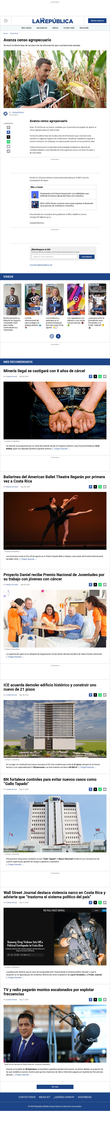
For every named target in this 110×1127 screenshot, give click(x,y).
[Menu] (6, 20)
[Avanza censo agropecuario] (55, 79)
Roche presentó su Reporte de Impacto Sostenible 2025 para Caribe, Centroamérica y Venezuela (12, 324)
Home (6, 33)
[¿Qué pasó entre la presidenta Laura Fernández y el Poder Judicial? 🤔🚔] (97, 299)
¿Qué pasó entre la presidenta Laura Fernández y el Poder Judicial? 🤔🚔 (96, 323)
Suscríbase (85, 1097)
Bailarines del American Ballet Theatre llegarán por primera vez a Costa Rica (54, 479)
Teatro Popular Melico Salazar (58, 556)
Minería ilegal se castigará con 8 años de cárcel (44, 371)
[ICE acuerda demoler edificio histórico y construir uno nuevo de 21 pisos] (55, 729)
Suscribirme (87, 257)
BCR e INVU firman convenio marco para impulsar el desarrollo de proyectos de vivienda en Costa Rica (66, 204)
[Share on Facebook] (8, 132)
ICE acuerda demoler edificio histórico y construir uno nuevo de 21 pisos (50, 687)
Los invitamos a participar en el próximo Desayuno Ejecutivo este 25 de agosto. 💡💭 (54, 323)
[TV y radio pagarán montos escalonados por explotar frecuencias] (55, 1034)
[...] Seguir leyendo (60, 449)
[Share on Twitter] (8, 137)
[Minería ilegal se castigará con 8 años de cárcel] (55, 410)
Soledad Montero (18, 112)
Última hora (14, 33)
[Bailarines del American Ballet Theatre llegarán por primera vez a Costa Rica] (55, 521)
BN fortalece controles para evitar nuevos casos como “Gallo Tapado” (50, 781)
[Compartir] (8, 151)
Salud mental (86, 654)
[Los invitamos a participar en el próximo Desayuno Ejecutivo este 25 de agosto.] (55, 299)
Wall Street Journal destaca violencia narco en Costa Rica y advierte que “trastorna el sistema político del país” (54, 895)
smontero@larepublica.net (41, 265)
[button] (97, 20)
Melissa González (12, 487)
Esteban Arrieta (11, 376)
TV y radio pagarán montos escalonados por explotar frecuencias (49, 992)
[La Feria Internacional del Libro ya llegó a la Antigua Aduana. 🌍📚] (34, 299)
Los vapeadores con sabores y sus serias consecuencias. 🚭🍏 (76, 321)
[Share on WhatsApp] (8, 141)
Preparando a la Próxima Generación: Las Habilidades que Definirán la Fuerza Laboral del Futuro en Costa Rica (64, 194)
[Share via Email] (8, 146)
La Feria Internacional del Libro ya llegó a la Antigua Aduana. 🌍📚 (33, 323)
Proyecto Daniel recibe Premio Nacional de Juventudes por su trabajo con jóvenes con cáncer (54, 577)
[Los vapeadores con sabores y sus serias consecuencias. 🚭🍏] (76, 299)
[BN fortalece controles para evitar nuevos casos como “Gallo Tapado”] (55, 823)
